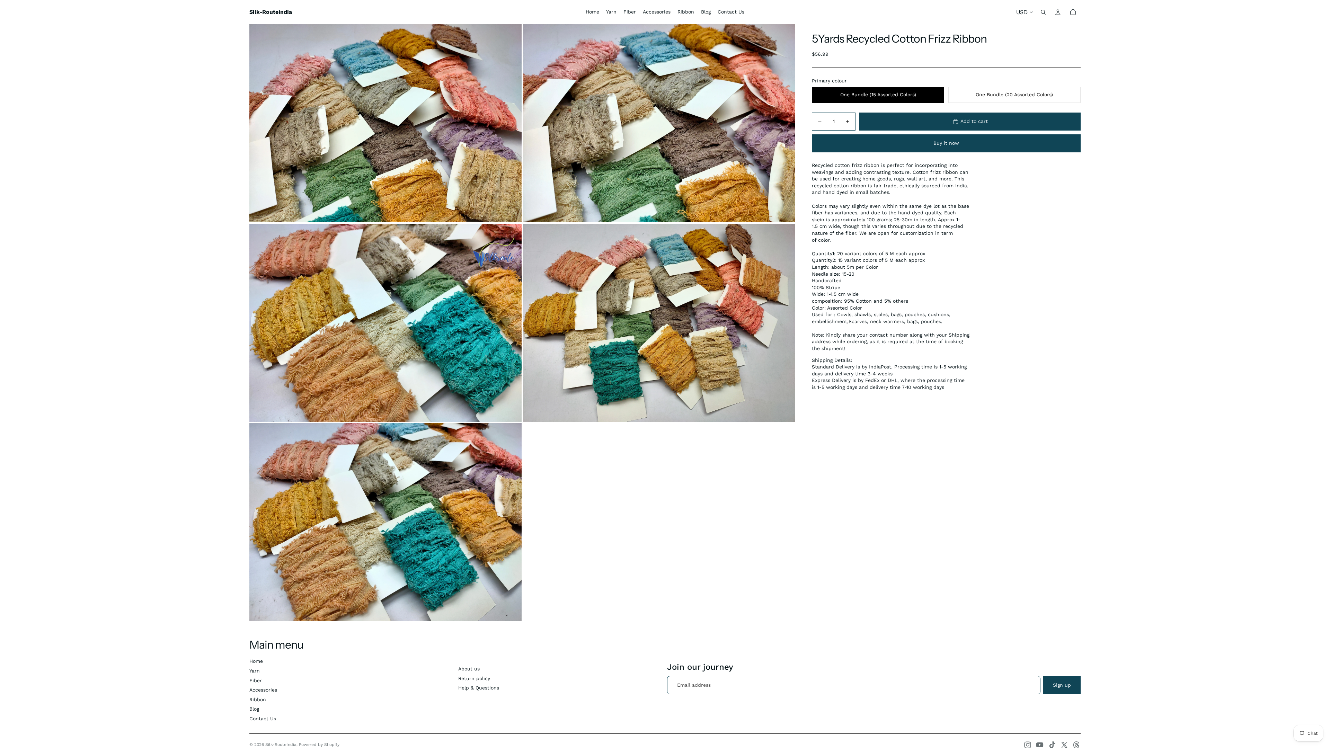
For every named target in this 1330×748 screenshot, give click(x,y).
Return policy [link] (474, 678)
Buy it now (946, 143)
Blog (254, 709)
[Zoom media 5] (385, 522)
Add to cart (974, 121)
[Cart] (1073, 12)
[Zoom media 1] (385, 123)
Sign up (1062, 685)
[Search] (1043, 12)
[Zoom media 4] (659, 323)
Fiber (255, 680)
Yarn (254, 671)
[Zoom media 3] (385, 323)
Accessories (263, 690)
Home (256, 661)
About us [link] (469, 668)
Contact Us (262, 718)
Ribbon (257, 699)
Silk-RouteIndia (280, 744)
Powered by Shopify (319, 744)
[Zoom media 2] (659, 123)
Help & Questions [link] (478, 688)
